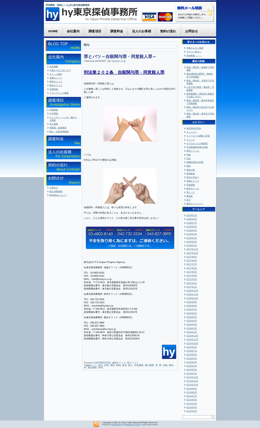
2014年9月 (191, 388)
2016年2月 (191, 328)
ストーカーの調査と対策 (198, 136)
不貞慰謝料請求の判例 (197, 147)
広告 (188, 158)
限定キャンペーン (194, 203)
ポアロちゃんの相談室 (197, 143)
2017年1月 (191, 287)
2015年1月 (191, 373)
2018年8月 (191, 219)
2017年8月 (191, 260)
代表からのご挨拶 (194, 48)
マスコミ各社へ (193, 51)
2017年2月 (191, 283)
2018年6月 (191, 227)
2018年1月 (191, 245)
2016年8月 (191, 306)
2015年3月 (191, 366)
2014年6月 (191, 400)
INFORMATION (102, 362)
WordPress (116, 425)
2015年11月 (192, 339)
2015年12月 (192, 336)
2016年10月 (192, 298)
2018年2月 (191, 242)
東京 (124, 365)
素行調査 (149, 365)
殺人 (130, 365)
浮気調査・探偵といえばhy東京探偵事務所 (68, 5)
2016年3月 (191, 324)
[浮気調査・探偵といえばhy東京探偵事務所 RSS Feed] (96, 424)
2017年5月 (191, 272)
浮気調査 (54, 110)
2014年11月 (192, 381)
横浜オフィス (56, 85)
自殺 (165, 365)
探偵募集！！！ (193, 55)
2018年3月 (191, 238)
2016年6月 (191, 313)
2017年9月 (191, 257)
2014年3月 (191, 411)
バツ (94, 365)
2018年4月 (191, 234)
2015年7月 (191, 351)
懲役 (112, 365)
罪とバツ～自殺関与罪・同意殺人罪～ (120, 56)
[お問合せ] (130, 238)
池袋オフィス (56, 78)
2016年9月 (191, 302)
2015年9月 (191, 347)
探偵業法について (58, 195)
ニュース (190, 140)
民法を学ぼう (192, 177)
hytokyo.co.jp (119, 61)
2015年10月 (192, 343)
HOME (53, 31)
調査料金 (116, 31)
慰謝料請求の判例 (194, 162)
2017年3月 (191, 279)
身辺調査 (92, 367)
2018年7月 (191, 223)
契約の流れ (168, 31)
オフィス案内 (56, 74)
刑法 (100, 365)
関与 (100, 367)
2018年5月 (191, 230)
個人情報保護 (56, 191)
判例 (188, 155)
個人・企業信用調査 (59, 131)
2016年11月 (192, 294)
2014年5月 (191, 403)
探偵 (118, 365)
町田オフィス (56, 81)
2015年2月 (191, 369)
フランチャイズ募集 (59, 93)
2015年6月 (191, 354)
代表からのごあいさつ (60, 70)
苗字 (188, 200)
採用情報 (54, 89)
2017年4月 (191, 275)
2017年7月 (191, 264)
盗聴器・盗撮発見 (58, 127)
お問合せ (191, 31)
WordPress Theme (132, 425)
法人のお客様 (141, 31)
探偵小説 (190, 170)
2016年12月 (192, 290)
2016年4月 (191, 321)
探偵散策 (190, 173)
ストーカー (191, 132)
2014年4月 (191, 407)
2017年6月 (191, 268)
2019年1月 (191, 215)
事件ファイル (192, 151)
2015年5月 (191, 358)
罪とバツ (131, 362)
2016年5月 (191, 317)
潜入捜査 (54, 124)
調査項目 (95, 31)
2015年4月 (191, 362)
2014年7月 (191, 396)
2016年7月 (191, 309)
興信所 (189, 196)
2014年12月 (192, 377)
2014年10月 (192, 385)
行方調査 (54, 113)
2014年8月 (191, 392)
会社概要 (54, 66)
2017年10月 (192, 253)
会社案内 (73, 31)
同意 (106, 365)
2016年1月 (191, 332)
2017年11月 (192, 249)
